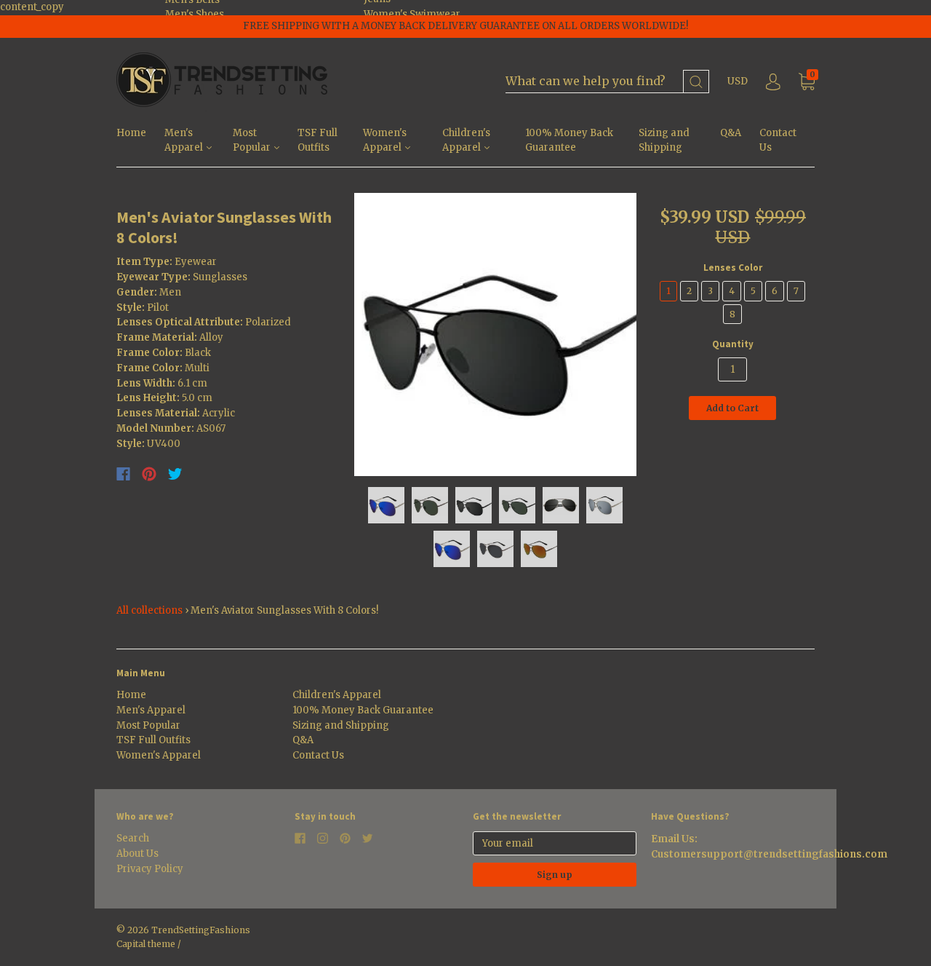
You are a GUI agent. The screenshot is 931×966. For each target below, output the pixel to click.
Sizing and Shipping (664, 140)
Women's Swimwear (412, 14)
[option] (495, 334)
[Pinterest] (149, 474)
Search (132, 838)
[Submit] (696, 82)
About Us (137, 853)
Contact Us (777, 140)
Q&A (730, 133)
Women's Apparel (385, 140)
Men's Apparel (184, 140)
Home (131, 133)
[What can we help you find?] (607, 82)
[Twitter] (175, 474)
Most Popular (253, 140)
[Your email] (554, 843)
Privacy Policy (149, 869)
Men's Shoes (194, 14)
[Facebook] (123, 474)
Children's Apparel (466, 140)
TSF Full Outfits (317, 140)
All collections (149, 610)
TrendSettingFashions (200, 930)
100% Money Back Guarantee (569, 140)
